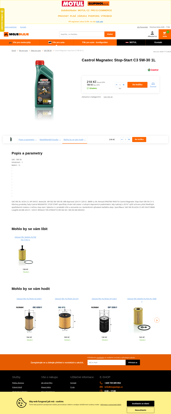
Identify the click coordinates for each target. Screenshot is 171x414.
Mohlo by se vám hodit (73, 139)
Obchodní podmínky (9, 27)
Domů (14, 50)
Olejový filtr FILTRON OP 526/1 (104, 299)
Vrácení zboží (17, 387)
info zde (99, 22)
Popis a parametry (26, 139)
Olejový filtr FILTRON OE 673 (66, 299)
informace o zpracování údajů (110, 404)
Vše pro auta (23, 50)
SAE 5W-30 (48, 50)
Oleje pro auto (36, 50)
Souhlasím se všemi (140, 403)
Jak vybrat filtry (46, 383)
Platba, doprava (18, 383)
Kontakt (23, 27)
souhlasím (100, 357)
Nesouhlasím (140, 410)
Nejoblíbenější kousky (49, 139)
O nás (72, 387)
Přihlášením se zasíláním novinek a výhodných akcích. (111, 357)
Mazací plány (46, 387)
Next (156, 320)
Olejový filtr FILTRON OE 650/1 (29, 299)
